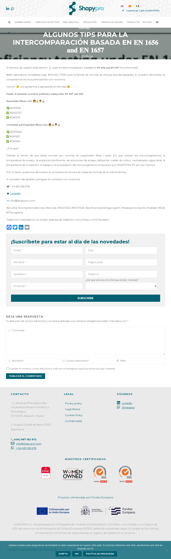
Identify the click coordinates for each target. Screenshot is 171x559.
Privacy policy (73, 403)
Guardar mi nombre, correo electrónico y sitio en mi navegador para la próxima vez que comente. (62, 368)
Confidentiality (73, 421)
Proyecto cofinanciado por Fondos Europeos (85, 497)
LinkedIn (15, 193)
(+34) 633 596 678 (25, 448)
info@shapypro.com (28, 443)
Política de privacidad (100, 554)
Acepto (63, 554)
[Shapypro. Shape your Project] (85, 8)
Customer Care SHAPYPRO (142, 10)
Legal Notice (72, 409)
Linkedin (126, 403)
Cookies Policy (74, 415)
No (76, 554)
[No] (166, 550)
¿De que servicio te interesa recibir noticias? (112, 279)
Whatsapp (128, 407)
